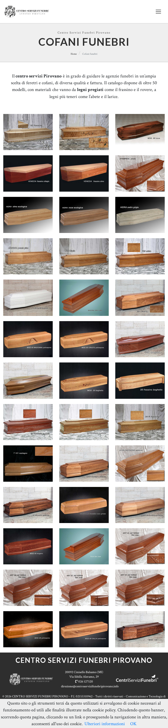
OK (133, 724)
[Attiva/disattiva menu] (158, 11)
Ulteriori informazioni (104, 724)
